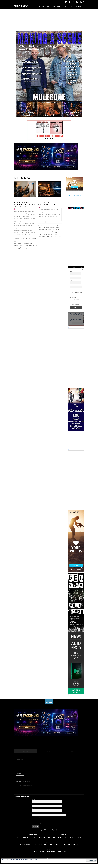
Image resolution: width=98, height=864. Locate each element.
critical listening (23, 213)
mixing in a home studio (26, 225)
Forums (42, 852)
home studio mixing (50, 211)
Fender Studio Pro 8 (29, 214)
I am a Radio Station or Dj (39, 819)
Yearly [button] (72, 751)
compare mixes (42, 211)
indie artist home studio (28, 220)
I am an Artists (37, 821)
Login (64, 852)
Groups (53, 852)
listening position (18, 221)
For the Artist (46, 6)
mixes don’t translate (26, 223)
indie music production (50, 212)
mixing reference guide (44, 216)
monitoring (25, 227)
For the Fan (57, 6)
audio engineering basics (29, 211)
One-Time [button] (25, 751)
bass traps (16, 213)
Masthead (34, 845)
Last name (34, 804)
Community (79, 6)
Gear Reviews (41, 838)
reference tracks (22, 228)
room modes (17, 230)
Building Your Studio (19, 199)
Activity (36, 852)
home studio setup (18, 220)
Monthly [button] (49, 751)
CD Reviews (51, 838)
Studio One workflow (30, 232)
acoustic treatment (18, 211)
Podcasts (70, 838)
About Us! (66, 6)
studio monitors (22, 232)
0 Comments (17, 234)
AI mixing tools (42, 209)
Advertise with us (25, 845)
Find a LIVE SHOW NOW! (56, 845)
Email (33, 808)
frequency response (26, 216)
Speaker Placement (24, 230)
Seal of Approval (43, 845)
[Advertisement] (49, 19)
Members (47, 852)
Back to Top (49, 702)
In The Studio (29, 199)
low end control (26, 221)
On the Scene (77, 838)
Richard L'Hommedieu (21, 209)
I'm (33, 812)
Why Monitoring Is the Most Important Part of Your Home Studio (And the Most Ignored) (25, 204)
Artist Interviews (61, 838)
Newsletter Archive (69, 845)
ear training (21, 214)
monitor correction (18, 227)
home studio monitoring (29, 218)
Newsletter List (37, 817)
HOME (38, 6)
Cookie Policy (26, 861)
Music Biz (25, 838)
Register (59, 852)
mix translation (17, 223)
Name (33, 799)
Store (72, 6)
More (15, 251)
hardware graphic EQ (19, 218)
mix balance (32, 221)
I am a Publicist (37, 823)
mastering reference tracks (54, 214)
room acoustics (30, 228)
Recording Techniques (52, 199)
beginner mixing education (52, 209)
